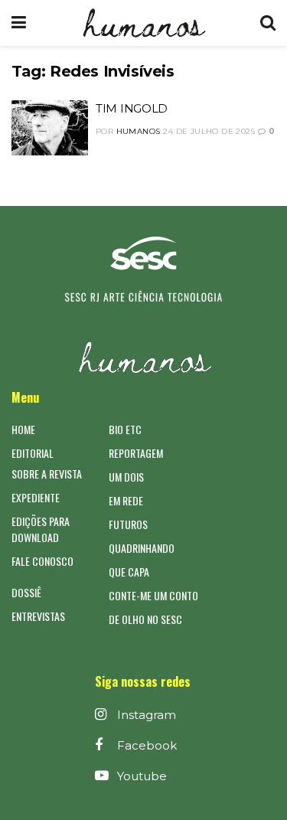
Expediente (35, 497)
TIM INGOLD (132, 108)
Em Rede (126, 500)
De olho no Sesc (145, 619)
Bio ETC (125, 429)
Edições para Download (40, 529)
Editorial (32, 453)
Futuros (128, 524)
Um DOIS (126, 477)
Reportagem (136, 453)
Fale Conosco (42, 561)
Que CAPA (129, 572)
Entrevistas (38, 616)
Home (23, 429)
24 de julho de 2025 (209, 131)
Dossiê (26, 592)
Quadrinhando (141, 548)
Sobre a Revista (46, 474)
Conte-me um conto (153, 595)
